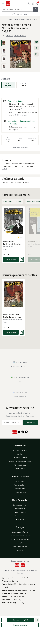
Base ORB (20, 519)
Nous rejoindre (20, 512)
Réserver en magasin (20, 625)
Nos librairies (20, 508)
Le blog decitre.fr (20, 492)
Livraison (20, 454)
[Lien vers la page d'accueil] (8, 3)
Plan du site (20, 550)
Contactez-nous (20, 397)
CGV (20, 543)
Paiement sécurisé (20, 458)
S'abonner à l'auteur (11, 201)
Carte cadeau (20, 481)
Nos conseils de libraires (20, 366)
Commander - (20, 620)
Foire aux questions (20, 450)
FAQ (20, 381)
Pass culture (20, 488)
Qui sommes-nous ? (20, 505)
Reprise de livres (20, 485)
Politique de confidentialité (20, 536)
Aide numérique (20, 465)
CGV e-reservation (20, 547)
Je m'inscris (30, 422)
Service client (20, 468)
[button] (20, 164)
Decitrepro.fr (20, 516)
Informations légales (20, 532)
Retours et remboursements (20, 461)
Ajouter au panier (11, 259)
